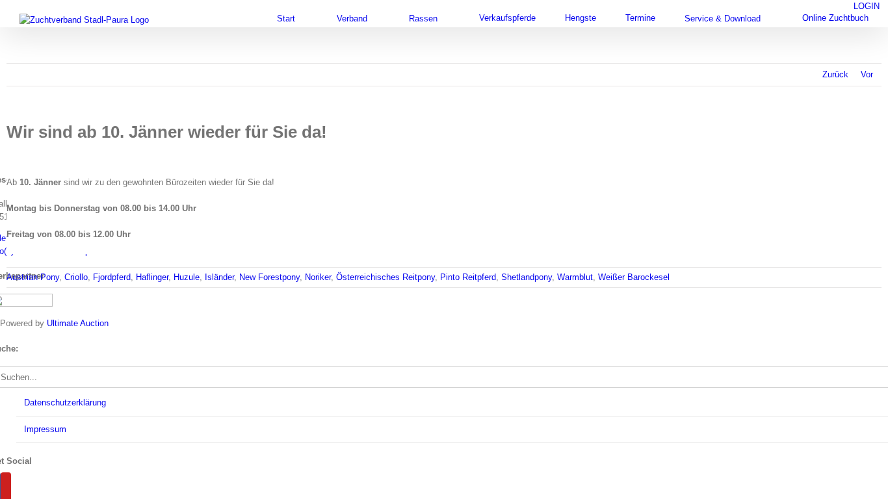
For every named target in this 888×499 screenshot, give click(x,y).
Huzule (187, 277)
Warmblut (575, 277)
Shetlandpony (526, 277)
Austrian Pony (33, 277)
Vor (867, 74)
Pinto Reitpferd (468, 277)
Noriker (318, 277)
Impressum (45, 429)
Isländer (219, 277)
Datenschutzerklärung (65, 402)
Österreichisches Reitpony (385, 277)
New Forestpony (269, 277)
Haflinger (152, 277)
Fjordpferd (112, 277)
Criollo (76, 277)
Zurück (835, 74)
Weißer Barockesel (634, 277)
